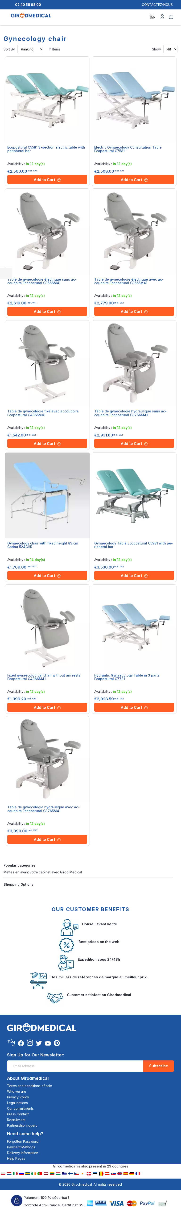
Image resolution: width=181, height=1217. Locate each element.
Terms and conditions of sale (29, 1086)
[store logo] (31, 17)
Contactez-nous (157, 5)
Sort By (9, 49)
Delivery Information (22, 1153)
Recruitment (16, 1120)
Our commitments (20, 1108)
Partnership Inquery (22, 1125)
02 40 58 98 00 (28, 5)
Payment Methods (21, 1147)
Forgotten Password (22, 1141)
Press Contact (18, 1114)
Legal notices (17, 1103)
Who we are (16, 1091)
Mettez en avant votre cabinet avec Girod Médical (43, 872)
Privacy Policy (18, 1097)
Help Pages (16, 1158)
